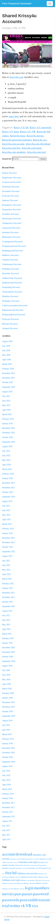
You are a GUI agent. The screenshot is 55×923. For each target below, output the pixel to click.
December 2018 (8, 748)
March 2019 (7, 734)
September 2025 (8, 387)
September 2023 (8, 496)
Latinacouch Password (11, 227)
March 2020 (7, 688)
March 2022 (7, 578)
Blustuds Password (9, 323)
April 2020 (6, 684)
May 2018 (6, 780)
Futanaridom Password (11, 209)
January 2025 (7, 423)
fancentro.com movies (16, 865)
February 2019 (8, 738)
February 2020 (8, 693)
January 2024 (7, 478)
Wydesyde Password (10, 319)
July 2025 (6, 396)
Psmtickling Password (11, 287)
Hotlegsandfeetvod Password (13, 314)
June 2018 (6, 775)
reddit (33, 899)
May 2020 (6, 679)
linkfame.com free (14, 877)
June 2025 (6, 400)
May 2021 (6, 624)
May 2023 (6, 514)
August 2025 (7, 391)
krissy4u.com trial (36, 152)
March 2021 (7, 633)
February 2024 (8, 473)
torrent (44, 899)
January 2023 (7, 533)
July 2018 (6, 770)
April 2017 (6, 839)
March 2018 (7, 789)
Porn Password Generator (16, 3)
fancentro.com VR (35, 868)
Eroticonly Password (10, 195)
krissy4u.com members (14, 152)
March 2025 (7, 414)
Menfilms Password (10, 296)
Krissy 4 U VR (27, 131)
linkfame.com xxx (19, 889)
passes (27, 893)
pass (18, 893)
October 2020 (7, 656)
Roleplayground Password (12, 250)
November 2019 (8, 706)
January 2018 (7, 798)
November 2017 (8, 807)
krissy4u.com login (31, 148)
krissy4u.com (16, 77)
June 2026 (6, 350)
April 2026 (6, 359)
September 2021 (8, 606)
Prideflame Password (10, 268)
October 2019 (7, 711)
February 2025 (8, 419)
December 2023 (8, 482)
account (8, 854)
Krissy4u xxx (40, 139)
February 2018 (8, 793)
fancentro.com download (18, 859)
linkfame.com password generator (12, 883)
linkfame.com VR (7, 889)
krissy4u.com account (13, 143)
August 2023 (7, 501)
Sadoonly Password (10, 200)
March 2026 (7, 364)
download (24, 854)
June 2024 (6, 455)
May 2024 (6, 460)
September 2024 (8, 441)
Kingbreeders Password (11, 177)
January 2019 (7, 743)
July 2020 (6, 670)
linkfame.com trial (41, 883)
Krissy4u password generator (17, 139)
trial (5, 905)
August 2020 (7, 665)
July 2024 (6, 451)
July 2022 (6, 560)
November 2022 (8, 542)
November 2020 (8, 652)
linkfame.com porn (29, 883)
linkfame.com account (27, 873)
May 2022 (6, 569)
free (8, 872)
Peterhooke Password (10, 186)
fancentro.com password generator (35, 865)
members (41, 887)
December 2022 (8, 537)
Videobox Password (10, 259)
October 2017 (7, 812)
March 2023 (7, 524)
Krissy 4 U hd (21, 127)
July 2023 (6, 505)
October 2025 (7, 382)
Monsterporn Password (11, 218)
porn (24, 899)
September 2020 (8, 661)
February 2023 (8, 528)
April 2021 (6, 629)
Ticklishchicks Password (12, 291)
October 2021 (7, 601)
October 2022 (7, 547)
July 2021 (6, 615)
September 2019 (8, 716)
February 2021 (8, 638)
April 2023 (6, 519)
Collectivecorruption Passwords (15, 305)
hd (14, 872)
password (41, 893)
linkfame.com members (28, 880)
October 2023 (7, 492)
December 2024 (8, 428)
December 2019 (8, 702)
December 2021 (8, 592)
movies (8, 893)
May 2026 (6, 355)
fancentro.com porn (8, 868)
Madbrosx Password (10, 255)
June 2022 (6, 565)
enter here (14, 116)
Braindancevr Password (11, 204)
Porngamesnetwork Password (14, 246)
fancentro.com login (28, 862)
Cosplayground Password (12, 241)
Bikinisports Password (11, 237)
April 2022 (6, 574)
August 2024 (7, 446)
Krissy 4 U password (40, 127)
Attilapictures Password (11, 223)
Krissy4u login (17, 135)
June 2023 (6, 510)
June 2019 (6, 729)
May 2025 (6, 405)
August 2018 (7, 766)
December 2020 (8, 647)
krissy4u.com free (11, 148)
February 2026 (8, 368)
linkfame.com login (11, 880)
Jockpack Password (10, 328)
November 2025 (8, 377)
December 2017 (8, 802)
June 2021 (6, 620)
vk (23, 905)
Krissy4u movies (35, 135)
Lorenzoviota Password (11, 182)
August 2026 (7, 341)
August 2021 (7, 610)
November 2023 (8, 487)
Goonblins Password (10, 214)
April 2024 (6, 464)
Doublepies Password (10, 300)
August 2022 (7, 556)
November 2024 (8, 432)
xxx (35, 905)
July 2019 (6, 725)
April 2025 (6, 409)
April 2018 (6, 784)
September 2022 (8, 551)
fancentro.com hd (12, 862)
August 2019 (7, 720)
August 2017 (7, 821)
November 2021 (8, 597)
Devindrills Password (10, 191)
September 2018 (8, 761)
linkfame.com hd (43, 877)
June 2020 (6, 674)
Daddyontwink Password (12, 282)
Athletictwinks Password (12, 278)
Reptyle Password (9, 172)
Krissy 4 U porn (10, 131)
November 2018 (8, 752)
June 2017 (6, 830)
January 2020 (7, 697)
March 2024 (7, 469)
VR (28, 905)
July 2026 (6, 345)
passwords (10, 899)
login (29, 887)
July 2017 (6, 825)
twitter (14, 905)
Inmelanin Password (10, 232)
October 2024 (7, 437)
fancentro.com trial (22, 868)
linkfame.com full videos (29, 877)
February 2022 (8, 583)
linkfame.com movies (43, 880)
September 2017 (8, 816)
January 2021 (7, 642)
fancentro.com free (33, 859)
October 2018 (7, 757)
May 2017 (6, 834)
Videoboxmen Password (11, 264)
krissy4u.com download (38, 143)
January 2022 (7, 588)
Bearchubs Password (10, 273)
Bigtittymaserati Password (12, 310)
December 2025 (8, 373)
